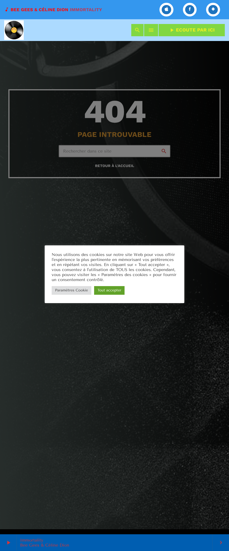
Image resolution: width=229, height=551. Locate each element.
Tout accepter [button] (109, 290)
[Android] (213, 9)
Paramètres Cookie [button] (71, 290)
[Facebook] (190, 9)
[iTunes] (166, 9)
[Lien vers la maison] (14, 30)
